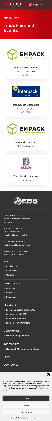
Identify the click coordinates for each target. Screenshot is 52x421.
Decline (26, 405)
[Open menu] (46, 5)
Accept (26, 398)
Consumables (12, 330)
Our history (11, 266)
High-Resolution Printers (18, 322)
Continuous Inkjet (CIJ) (16, 314)
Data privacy (26, 418)
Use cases (11, 297)
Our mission (12, 270)
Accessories (11, 344)
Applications (12, 283)
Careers (10, 274)
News (7, 357)
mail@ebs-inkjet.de (19, 235)
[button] (48, 374)
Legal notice (36, 418)
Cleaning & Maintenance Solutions (22, 349)
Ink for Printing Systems (17, 335)
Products (10, 305)
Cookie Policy (16, 418)
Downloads (11, 364)
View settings (26, 412)
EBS (6, 261)
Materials (10, 292)
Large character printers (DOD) (21, 309)
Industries (11, 288)
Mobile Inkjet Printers (16, 318)
